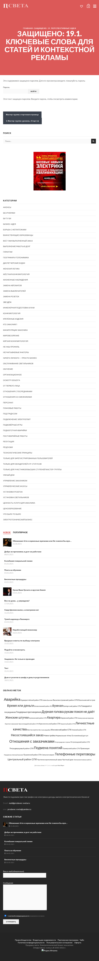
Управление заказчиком (15, 481)
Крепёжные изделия (13, 319)
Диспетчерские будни (14, 263)
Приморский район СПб (71, 748)
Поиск (93, 141)
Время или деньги (20, 705)
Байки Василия (47, 700)
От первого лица (11, 386)
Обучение (8, 369)
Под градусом (10, 414)
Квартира (53, 717)
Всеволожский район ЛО (43, 706)
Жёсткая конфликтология (16, 274)
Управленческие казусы (15, 486)
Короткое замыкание (11, 724)
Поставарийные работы (15, 436)
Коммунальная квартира (86, 718)
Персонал (8, 402)
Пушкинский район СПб (32, 755)
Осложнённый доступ (80, 736)
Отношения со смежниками (17, 397)
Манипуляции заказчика (15, 330)
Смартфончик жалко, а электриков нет (21, 610)
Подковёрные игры (12, 425)
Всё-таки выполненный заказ (18, 241)
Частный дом (67, 759)
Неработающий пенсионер (25, 630)
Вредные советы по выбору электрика (22, 641)
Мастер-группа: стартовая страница (22, 114)
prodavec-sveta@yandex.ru (19, 809)
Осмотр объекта (11, 380)
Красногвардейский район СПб (29, 724)
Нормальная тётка (63, 735)
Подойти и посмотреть (14, 650)
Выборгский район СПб (72, 706)
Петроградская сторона (62, 742)
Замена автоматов (12, 285)
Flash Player (61, 765)
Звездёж (7, 302)
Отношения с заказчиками (31, 741)
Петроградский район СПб (80, 742)
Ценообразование (12, 508)
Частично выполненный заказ (49, 759)
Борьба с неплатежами (14, 230)
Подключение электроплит (17, 419)
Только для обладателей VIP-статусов (22, 464)
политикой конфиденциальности (18, 916)
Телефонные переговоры (75, 754)
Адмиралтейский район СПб (31, 700)
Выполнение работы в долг (16, 246)
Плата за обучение (12, 570)
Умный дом (8, 475)
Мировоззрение (11, 335)
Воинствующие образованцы (18, 235)
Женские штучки (17, 717)
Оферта (77, 942)
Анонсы (7, 207)
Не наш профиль (11, 347)
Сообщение (8, 883)
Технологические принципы (17, 453)
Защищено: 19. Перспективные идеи (55, 28)
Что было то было (12, 514)
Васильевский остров (86, 700)
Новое (7, 532)
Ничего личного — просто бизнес (20, 358)
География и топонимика (16, 257)
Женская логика (11, 269)
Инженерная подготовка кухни (19, 308)
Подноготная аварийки (15, 430)
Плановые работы (12, 408)
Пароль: (6, 87)
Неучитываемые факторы (16, 352)
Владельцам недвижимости (44, 940)
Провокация (84, 748)
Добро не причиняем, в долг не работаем (22, 552)
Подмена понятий (48, 748)
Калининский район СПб (38, 718)
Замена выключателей (14, 291)
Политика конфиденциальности (31, 942)
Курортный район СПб (68, 724)
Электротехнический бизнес (17, 520)
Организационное (12, 375)
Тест (6, 668)
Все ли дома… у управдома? (17, 601)
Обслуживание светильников (18, 363)
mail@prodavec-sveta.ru (19, 803)
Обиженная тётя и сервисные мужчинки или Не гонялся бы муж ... (42, 541)
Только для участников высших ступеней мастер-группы (32, 469)
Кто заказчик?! (10, 324)
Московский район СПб (61, 730)
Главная (28, 28)
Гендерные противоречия (28, 712)
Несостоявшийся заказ (27, 735)
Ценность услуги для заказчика (19, 503)
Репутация (8, 441)
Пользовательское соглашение (59, 942)
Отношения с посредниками (17, 391)
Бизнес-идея (9, 224)
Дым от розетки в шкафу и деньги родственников (26, 677)
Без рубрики (9, 213)
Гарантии (7, 252)
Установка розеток (13, 492)
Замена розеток (11, 296)
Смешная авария (48, 755)
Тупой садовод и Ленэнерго (17, 619)
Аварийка (12, 699)
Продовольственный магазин (13, 755)
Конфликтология (11, 313)
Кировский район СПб (69, 718)
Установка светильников (16, 497)
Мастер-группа (32, 730)
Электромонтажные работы (83, 760)
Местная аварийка (44, 730)
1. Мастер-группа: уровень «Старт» (22, 121)
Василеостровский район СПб (65, 700)
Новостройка (49, 735)
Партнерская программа (67, 940)
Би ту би (7, 218)
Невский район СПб (79, 730)
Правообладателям (23, 940)
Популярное (20, 532)
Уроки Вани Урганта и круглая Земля (29, 590)
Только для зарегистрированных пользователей (28, 458)
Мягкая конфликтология (15, 341)
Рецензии (8, 447)
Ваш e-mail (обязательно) (13, 871)
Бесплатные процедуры (15, 579)
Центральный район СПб (22, 759)
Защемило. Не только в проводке (19, 659)
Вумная (57, 705)
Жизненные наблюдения (15, 280)
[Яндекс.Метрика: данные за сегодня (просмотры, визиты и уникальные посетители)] (49, 950)
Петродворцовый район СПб (22, 748)
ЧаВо (82, 940)
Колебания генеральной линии (18, 561)
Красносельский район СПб (49, 724)
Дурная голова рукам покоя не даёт (68, 711)
